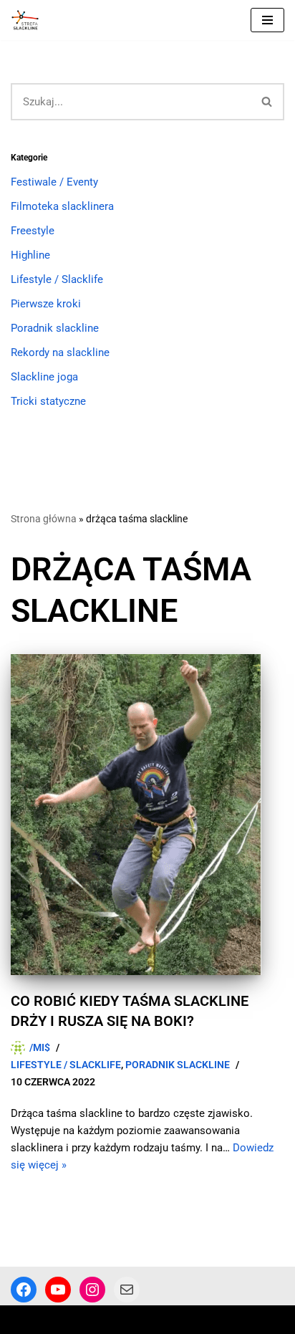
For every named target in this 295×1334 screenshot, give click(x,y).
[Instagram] (92, 1289)
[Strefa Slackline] (29, 20)
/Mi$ (39, 1047)
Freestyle (32, 230)
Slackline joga (44, 376)
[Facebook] (24, 1289)
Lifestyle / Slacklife (57, 279)
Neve (23, 1319)
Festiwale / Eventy (54, 182)
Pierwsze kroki (46, 303)
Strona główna (44, 518)
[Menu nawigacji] (267, 20)
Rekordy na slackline (60, 352)
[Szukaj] (267, 101)
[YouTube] (58, 1289)
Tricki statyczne (48, 401)
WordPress (128, 1319)
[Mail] (127, 1289)
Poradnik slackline (55, 328)
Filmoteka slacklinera (62, 206)
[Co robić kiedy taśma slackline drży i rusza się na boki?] (147, 814)
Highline (30, 255)
